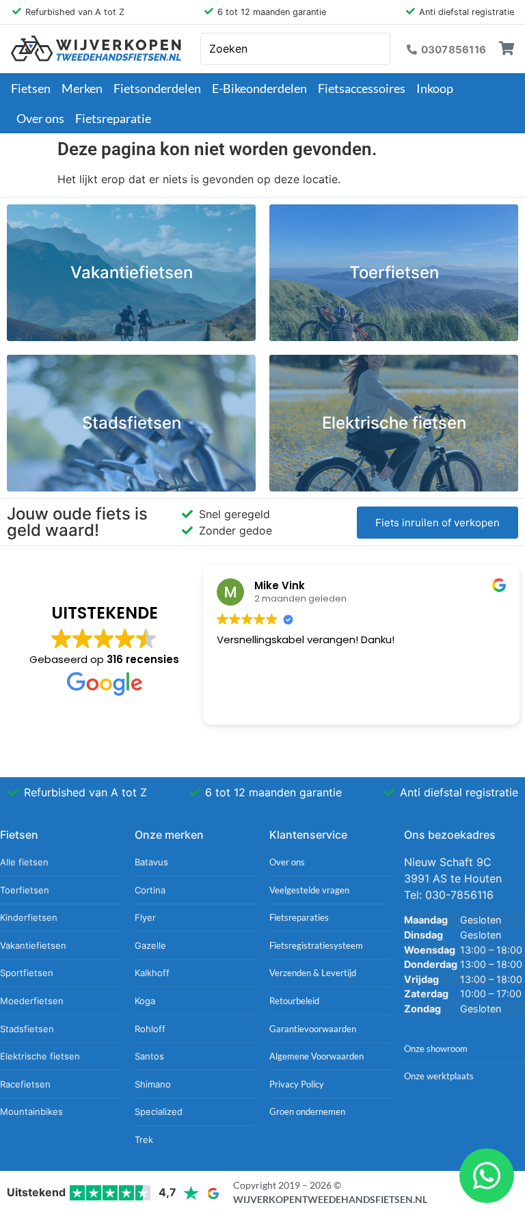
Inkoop (434, 88)
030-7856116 (459, 895)
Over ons (40, 118)
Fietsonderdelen (157, 88)
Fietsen (31, 88)
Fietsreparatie (113, 118)
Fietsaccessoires (361, 88)
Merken (82, 88)
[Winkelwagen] (507, 48)
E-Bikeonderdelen (259, 88)
